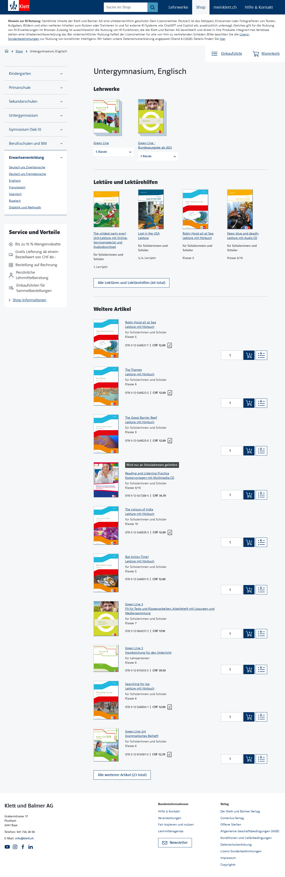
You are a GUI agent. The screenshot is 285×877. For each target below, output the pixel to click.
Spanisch (15, 194)
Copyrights (227, 865)
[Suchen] (152, 7)
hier (222, 39)
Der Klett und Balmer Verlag (240, 811)
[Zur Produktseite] (112, 116)
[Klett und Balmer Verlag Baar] (6, 51)
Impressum (228, 858)
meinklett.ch (225, 7)
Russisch (15, 201)
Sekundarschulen (23, 101)
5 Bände (101, 152)
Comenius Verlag (232, 818)
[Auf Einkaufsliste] (261, 355)
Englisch (15, 181)
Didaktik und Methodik (25, 207)
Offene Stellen (230, 824)
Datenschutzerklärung (236, 844)
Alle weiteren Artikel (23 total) (122, 775)
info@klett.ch (24, 838)
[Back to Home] (19, 5)
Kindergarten (20, 73)
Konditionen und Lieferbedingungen (246, 838)
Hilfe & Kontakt (259, 7)
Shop (201, 7)
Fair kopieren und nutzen (176, 824)
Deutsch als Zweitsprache (27, 167)
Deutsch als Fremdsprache (27, 174)
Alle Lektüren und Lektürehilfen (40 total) (131, 282)
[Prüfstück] (169, 345)
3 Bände (146, 156)
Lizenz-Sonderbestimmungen (241, 851)
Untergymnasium (23, 115)
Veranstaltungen (169, 818)
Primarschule (20, 87)
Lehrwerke (178, 7)
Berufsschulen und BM (28, 143)
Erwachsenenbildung (26, 157)
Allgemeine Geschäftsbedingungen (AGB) (249, 831)
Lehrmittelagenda (170, 831)
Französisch (17, 187)
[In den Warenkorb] (248, 355)
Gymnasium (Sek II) (25, 129)
